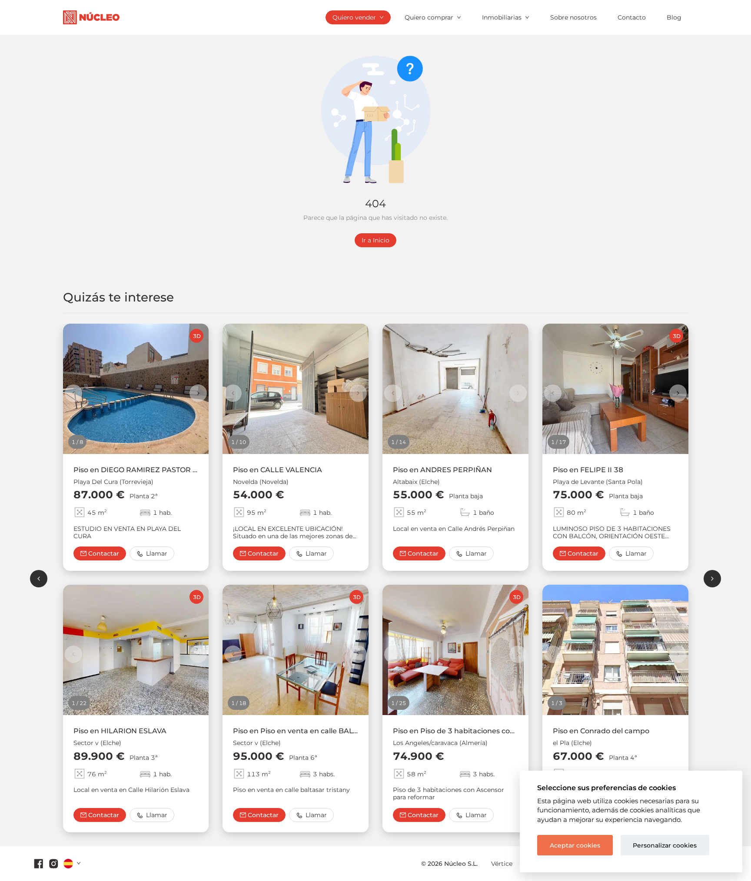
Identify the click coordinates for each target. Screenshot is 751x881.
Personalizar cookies (665, 845)
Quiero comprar (429, 17)
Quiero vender (354, 17)
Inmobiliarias (502, 17)
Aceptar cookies (575, 845)
